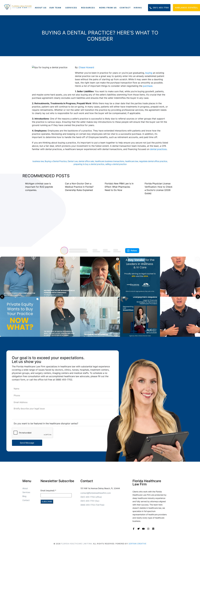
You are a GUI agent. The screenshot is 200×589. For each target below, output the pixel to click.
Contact (125, 8)
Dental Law (73, 161)
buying (148, 72)
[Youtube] (143, 529)
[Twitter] (138, 529)
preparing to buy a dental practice (89, 164)
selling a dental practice (116, 164)
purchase (147, 86)
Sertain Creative (137, 544)
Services (71, 8)
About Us (41, 8)
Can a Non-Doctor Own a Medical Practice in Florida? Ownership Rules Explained (79, 186)
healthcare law (131, 161)
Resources (88, 8)
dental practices (158, 149)
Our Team (55, 8)
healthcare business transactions (109, 161)
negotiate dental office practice (153, 161)
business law (38, 161)
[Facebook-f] (134, 529)
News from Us (108, 8)
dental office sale (86, 161)
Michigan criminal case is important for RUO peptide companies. (39, 186)
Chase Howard (86, 67)
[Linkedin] (153, 529)
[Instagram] (148, 529)
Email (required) (48, 490)
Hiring (138, 8)
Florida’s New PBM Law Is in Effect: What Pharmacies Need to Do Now (119, 186)
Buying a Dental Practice (56, 161)
